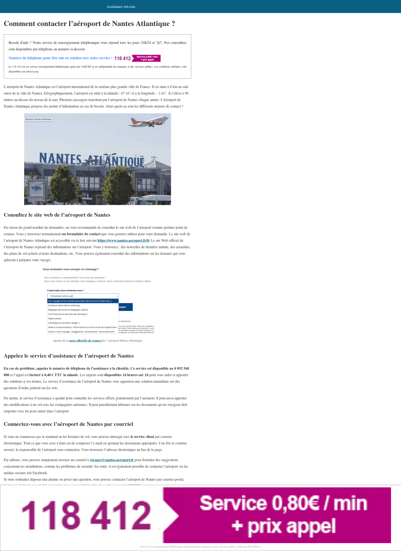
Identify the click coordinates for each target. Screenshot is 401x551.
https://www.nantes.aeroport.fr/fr (123, 240)
